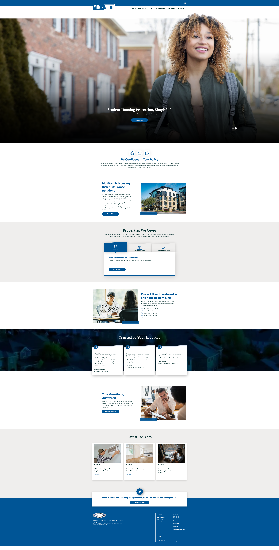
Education (97, 464)
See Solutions (117, 269)
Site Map (175, 521)
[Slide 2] (236, 128)
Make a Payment (155, 3)
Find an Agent (147, 3)
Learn (151, 9)
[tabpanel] (139, 263)
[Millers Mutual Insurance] (104, 7)
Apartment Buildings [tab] (139, 250)
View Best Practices (110, 411)
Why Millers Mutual (139, 120)
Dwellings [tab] (115, 249)
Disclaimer (175, 526)
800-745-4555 (161, 534)
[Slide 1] (233, 128)
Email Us (159, 537)
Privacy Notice (176, 524)
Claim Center (160, 9)
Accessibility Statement (179, 529)
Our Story (181, 9)
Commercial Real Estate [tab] (163, 250)
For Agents (171, 9)
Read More (97, 474)
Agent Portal (172, 3)
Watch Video (110, 214)
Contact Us (180, 3)
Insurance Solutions (139, 9)
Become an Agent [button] (139, 502)
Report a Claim (164, 3)
